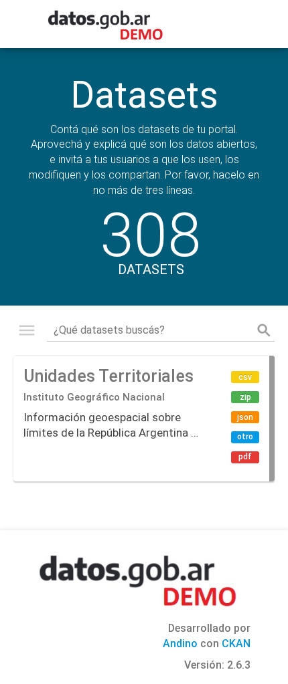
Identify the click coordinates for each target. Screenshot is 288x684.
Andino (180, 643)
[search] (264, 330)
